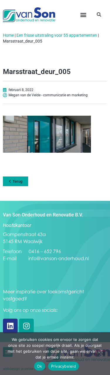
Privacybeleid (63, 366)
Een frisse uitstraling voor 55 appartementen (56, 35)
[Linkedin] (10, 326)
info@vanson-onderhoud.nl (58, 258)
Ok (39, 366)
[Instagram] (26, 326)
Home (8, 35)
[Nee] (101, 353)
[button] (83, 15)
